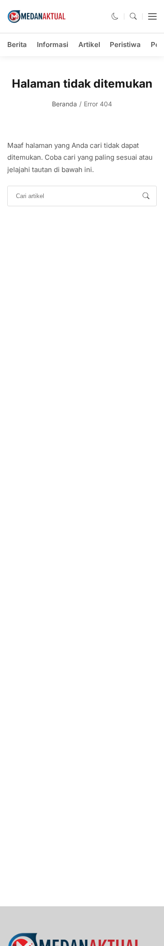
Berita (17, 44)
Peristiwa (125, 44)
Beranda (64, 104)
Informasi (52, 44)
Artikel (89, 44)
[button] (115, 16)
